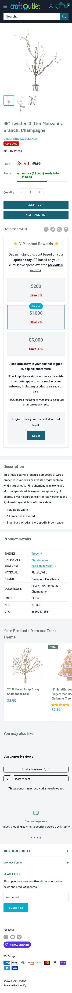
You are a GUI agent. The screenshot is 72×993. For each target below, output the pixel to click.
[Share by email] (66, 229)
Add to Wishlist (36, 215)
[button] (60, 704)
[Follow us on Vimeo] (19, 936)
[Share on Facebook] (46, 229)
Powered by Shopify (14, 985)
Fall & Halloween (42, 565)
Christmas (38, 560)
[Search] (64, 16)
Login (36, 435)
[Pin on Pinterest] (52, 229)
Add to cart (36, 205)
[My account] (51, 6)
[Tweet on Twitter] (59, 229)
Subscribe (16, 907)
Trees (35, 553)
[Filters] (7, 778)
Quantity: (9, 192)
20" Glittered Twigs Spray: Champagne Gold (23, 691)
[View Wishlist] (58, 6)
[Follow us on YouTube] (12, 936)
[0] (65, 6)
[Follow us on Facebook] (5, 936)
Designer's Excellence (20, 138)
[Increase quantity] (39, 192)
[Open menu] (5, 6)
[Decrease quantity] (21, 192)
